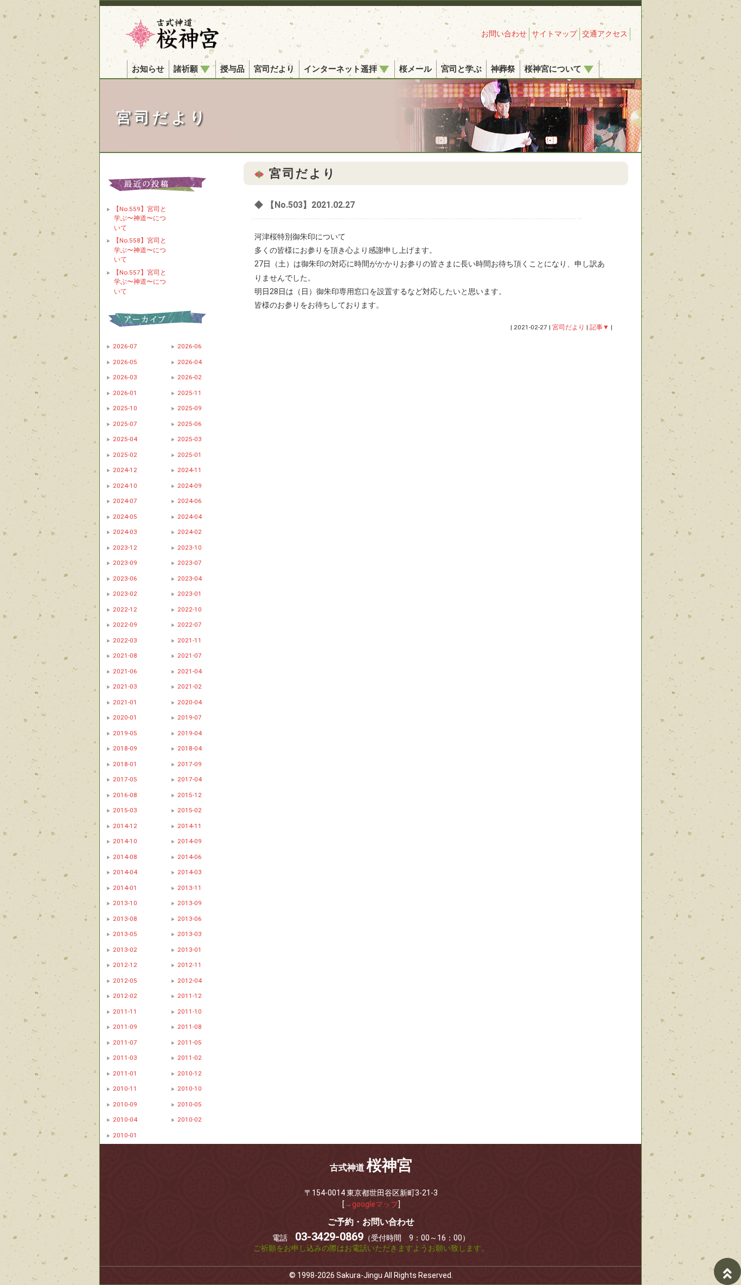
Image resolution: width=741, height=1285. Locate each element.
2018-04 (189, 748)
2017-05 (125, 779)
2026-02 (189, 377)
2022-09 (125, 624)
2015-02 (189, 810)
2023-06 (125, 578)
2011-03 (125, 1057)
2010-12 (189, 1073)
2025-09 (189, 408)
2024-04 (189, 516)
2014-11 (189, 826)
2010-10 (189, 1088)
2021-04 (189, 671)
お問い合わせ (504, 33)
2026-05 (125, 362)
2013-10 (125, 903)
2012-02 (125, 996)
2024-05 (125, 516)
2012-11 (189, 965)
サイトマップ (554, 33)
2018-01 (125, 764)
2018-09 (125, 748)
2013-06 (189, 919)
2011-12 (189, 996)
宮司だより (274, 69)
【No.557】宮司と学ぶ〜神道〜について (140, 282)
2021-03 (125, 686)
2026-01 (125, 393)
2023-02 (125, 593)
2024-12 (125, 470)
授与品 (232, 69)
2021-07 (189, 655)
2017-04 (189, 779)
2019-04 (189, 733)
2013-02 (125, 949)
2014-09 (189, 841)
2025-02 (125, 455)
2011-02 (189, 1057)
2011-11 (125, 1011)
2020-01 (125, 717)
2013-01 (189, 949)
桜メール (415, 69)
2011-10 (189, 1011)
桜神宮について (553, 69)
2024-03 (125, 532)
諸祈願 (186, 69)
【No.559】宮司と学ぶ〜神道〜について (140, 218)
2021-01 (125, 702)
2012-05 (125, 980)
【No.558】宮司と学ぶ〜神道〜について (140, 250)
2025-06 (189, 424)
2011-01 (125, 1073)
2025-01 (189, 455)
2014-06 (189, 857)
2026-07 (125, 346)
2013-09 (189, 903)
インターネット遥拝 (340, 69)
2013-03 (189, 934)
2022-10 (189, 609)
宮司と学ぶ (461, 69)
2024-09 (189, 485)
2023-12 (125, 547)
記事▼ (599, 327)
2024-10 (125, 485)
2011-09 (125, 1026)
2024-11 (189, 470)
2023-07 (189, 563)
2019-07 (189, 717)
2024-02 (189, 532)
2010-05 (189, 1104)
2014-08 (125, 857)
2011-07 (125, 1042)
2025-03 (189, 439)
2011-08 (189, 1026)
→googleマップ (371, 1204)
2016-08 (125, 795)
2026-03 (125, 377)
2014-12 (125, 826)
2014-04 (125, 872)
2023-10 (189, 547)
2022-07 (189, 624)
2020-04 (189, 702)
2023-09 (125, 563)
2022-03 (125, 640)
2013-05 (125, 934)
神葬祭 (503, 69)
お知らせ (148, 69)
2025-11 (189, 393)
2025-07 (125, 424)
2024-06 (189, 501)
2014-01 (125, 888)
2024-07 (125, 501)
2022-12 (125, 609)
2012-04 (189, 980)
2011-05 (189, 1042)
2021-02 (189, 686)
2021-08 (125, 655)
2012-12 (125, 965)
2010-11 (125, 1088)
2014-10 (125, 841)
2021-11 (189, 640)
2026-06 (189, 346)
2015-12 (189, 795)
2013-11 (189, 888)
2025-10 (125, 408)
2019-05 (125, 733)
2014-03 (189, 872)
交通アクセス (605, 33)
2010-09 (125, 1104)
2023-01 (189, 593)
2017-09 (189, 764)
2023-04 (189, 578)
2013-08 (125, 919)
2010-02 (189, 1119)
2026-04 (189, 362)
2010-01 (125, 1135)
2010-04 (125, 1119)
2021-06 (125, 671)
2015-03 (125, 810)
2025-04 (125, 439)
